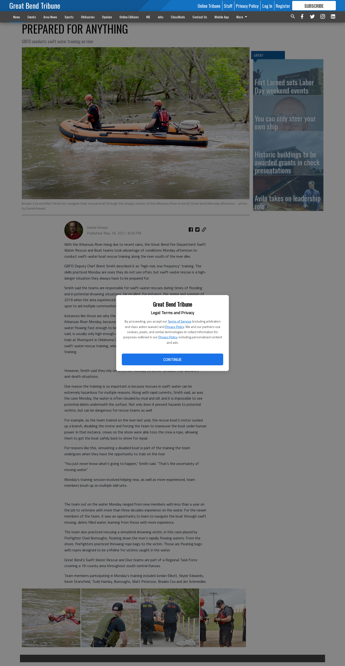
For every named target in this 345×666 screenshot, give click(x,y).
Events (31, 16)
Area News (50, 16)
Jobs (160, 16)
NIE (148, 16)
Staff (228, 6)
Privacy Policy (174, 326)
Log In (267, 6)
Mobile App (222, 16)
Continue (172, 359)
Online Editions (129, 16)
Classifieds (178, 16)
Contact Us (199, 16)
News (16, 16)
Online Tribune (209, 6)
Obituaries (88, 16)
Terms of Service (179, 321)
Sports (69, 16)
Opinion (107, 16)
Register (283, 6)
